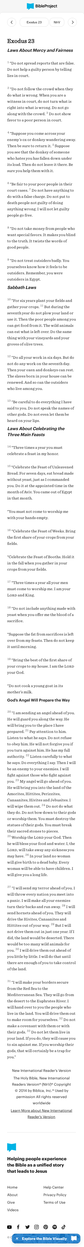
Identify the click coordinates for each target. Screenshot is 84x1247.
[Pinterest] (46, 1227)
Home (12, 1187)
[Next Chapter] (72, 22)
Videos (13, 1210)
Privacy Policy (54, 1195)
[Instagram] (37, 1227)
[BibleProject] (42, 6)
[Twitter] (28, 1227)
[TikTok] (64, 1227)
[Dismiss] (15, 1238)
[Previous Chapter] (11, 22)
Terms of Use (54, 1202)
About (12, 1195)
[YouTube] (10, 1227)
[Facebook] (19, 1227)
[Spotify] (55, 1227)
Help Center (53, 1187)
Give (11, 1202)
